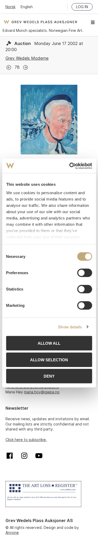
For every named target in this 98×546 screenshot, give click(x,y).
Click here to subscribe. (26, 439)
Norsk (10, 6)
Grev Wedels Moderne (27, 58)
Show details (70, 326)
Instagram (24, 456)
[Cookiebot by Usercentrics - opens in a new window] (70, 165)
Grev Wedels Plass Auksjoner (40, 22)
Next (25, 67)
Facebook (9, 456)
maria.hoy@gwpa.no (42, 392)
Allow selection (49, 359)
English (27, 6)
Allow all (49, 343)
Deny (49, 376)
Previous (8, 67)
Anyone (12, 532)
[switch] (84, 273)
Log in (82, 6)
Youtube (39, 456)
